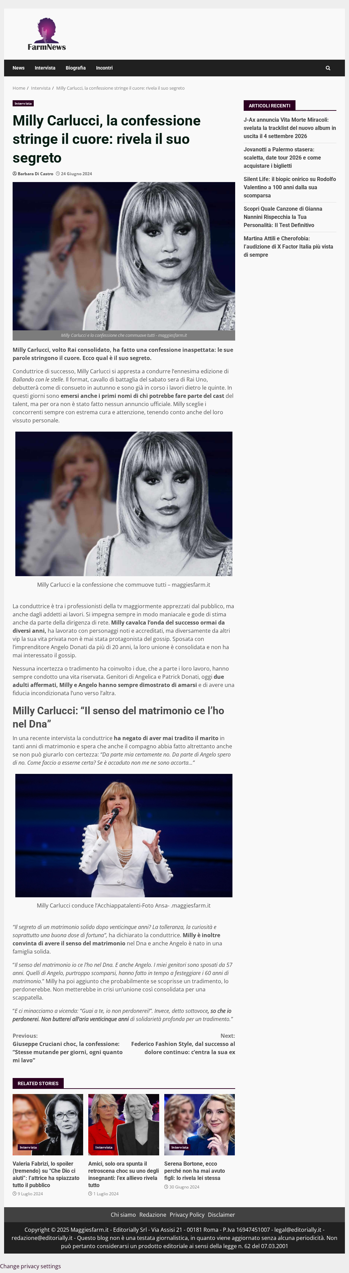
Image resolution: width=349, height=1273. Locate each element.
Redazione (152, 1214)
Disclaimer (221, 1214)
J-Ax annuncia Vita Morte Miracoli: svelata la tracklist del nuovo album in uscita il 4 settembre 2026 (290, 128)
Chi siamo (123, 1214)
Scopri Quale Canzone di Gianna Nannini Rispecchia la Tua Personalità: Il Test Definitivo (283, 217)
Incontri (104, 68)
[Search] (328, 68)
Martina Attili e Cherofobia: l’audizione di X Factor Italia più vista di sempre (288, 246)
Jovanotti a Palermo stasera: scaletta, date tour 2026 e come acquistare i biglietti (282, 157)
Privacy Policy (187, 1214)
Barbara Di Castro (35, 174)
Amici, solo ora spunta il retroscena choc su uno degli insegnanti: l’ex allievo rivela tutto (123, 1124)
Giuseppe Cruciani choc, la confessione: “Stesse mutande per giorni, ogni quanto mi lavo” (68, 1048)
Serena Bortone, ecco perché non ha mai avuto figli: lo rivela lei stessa (199, 1124)
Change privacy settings (30, 1266)
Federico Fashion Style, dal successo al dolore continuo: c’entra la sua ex (183, 1044)
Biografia (76, 68)
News (19, 68)
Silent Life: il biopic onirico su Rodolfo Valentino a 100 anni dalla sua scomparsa (290, 187)
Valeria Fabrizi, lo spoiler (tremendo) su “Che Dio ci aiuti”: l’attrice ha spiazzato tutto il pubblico (48, 1124)
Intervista (45, 68)
